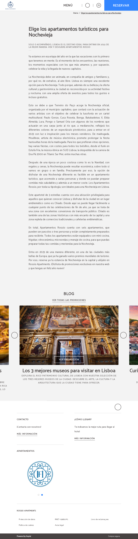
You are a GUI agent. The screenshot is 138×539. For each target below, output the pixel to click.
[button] (71, 5)
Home (75, 13)
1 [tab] (38, 495)
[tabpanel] (40, 474)
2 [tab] (42, 495)
